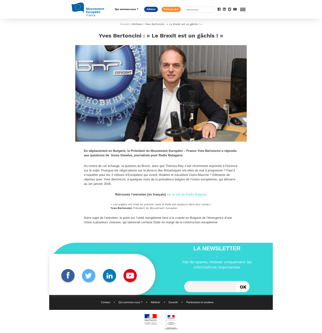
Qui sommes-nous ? (126, 9)
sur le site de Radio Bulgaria (186, 194)
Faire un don (171, 9)
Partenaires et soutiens (200, 302)
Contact (105, 302)
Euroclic (173, 302)
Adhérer (151, 9)
